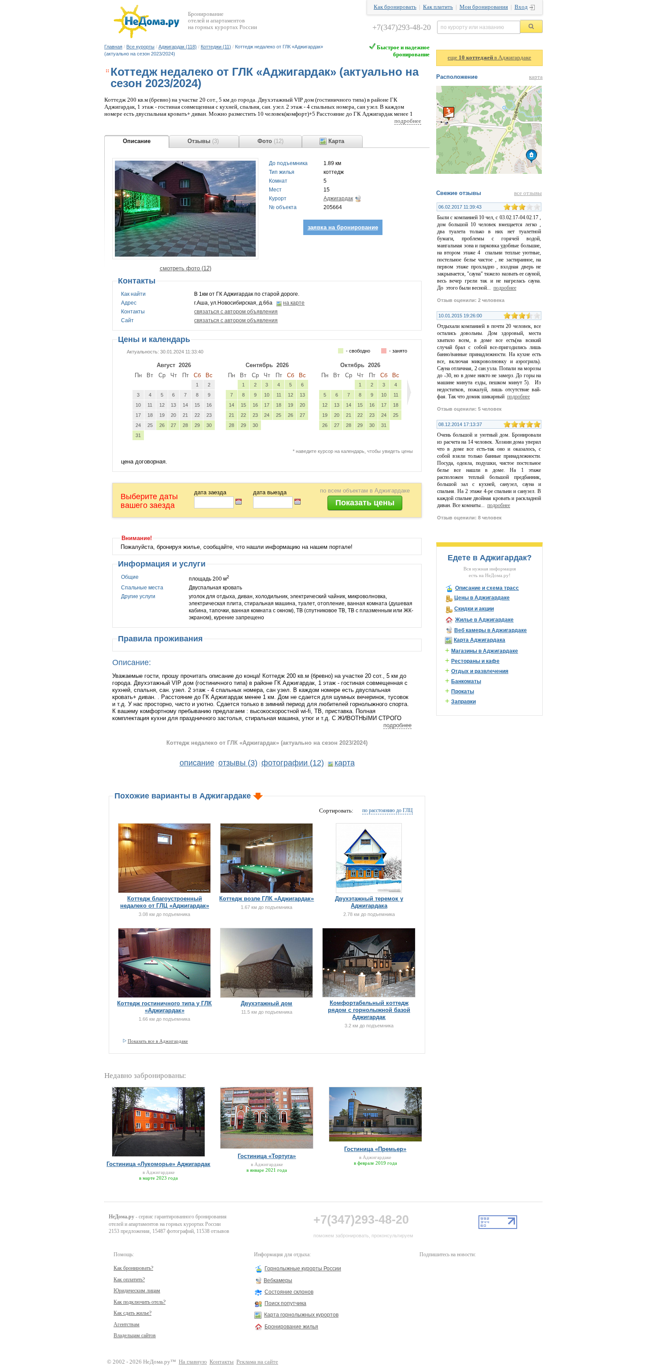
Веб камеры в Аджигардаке (490, 630)
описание (197, 762)
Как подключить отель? (139, 1302)
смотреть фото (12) (185, 268)
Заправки (463, 702)
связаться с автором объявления (236, 312)
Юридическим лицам (137, 1290)
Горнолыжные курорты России (303, 1268)
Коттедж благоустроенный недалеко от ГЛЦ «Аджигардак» (164, 902)
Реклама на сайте (257, 1362)
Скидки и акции (474, 609)
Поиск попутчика (285, 1303)
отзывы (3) (237, 762)
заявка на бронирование (343, 227)
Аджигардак (338, 198)
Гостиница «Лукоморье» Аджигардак (158, 1164)
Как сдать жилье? (132, 1313)
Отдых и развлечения (479, 671)
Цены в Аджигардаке (482, 598)
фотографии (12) (292, 762)
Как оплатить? (129, 1279)
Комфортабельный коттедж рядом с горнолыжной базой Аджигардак (369, 1010)
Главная (113, 46)
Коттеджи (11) (216, 46)
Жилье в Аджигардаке (484, 620)
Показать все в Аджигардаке (158, 1041)
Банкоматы (466, 681)
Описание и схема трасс (487, 588)
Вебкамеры (278, 1280)
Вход (521, 7)
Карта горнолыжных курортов (301, 1315)
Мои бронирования (484, 7)
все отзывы (528, 193)
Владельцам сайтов (135, 1335)
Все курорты (140, 46)
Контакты (222, 1362)
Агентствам (127, 1324)
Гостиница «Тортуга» (267, 1156)
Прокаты (462, 691)
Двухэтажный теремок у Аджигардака (369, 902)
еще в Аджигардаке (489, 58)
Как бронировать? (133, 1268)
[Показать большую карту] (489, 172)
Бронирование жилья (291, 1327)
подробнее (407, 121)
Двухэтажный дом (266, 1003)
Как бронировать (395, 7)
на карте (294, 303)
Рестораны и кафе (475, 661)
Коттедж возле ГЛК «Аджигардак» (266, 898)
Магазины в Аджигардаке (484, 651)
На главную (193, 1362)
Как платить (438, 7)
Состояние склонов (289, 1292)
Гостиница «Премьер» (375, 1149)
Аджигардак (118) (177, 46)
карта (345, 762)
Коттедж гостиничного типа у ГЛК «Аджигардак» (164, 1007)
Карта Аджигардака (479, 640)
